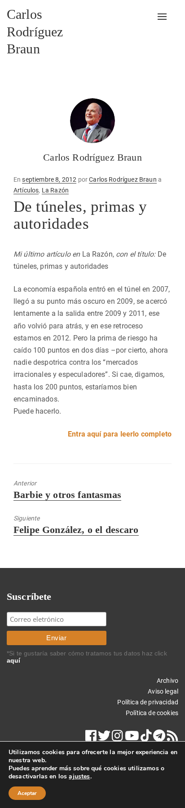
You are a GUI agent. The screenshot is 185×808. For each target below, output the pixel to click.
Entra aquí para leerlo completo (120, 434)
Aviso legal (163, 691)
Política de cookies (152, 712)
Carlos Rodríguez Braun (35, 31)
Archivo (167, 680)
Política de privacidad (147, 702)
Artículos (26, 190)
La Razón (55, 190)
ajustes (79, 777)
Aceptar (27, 793)
